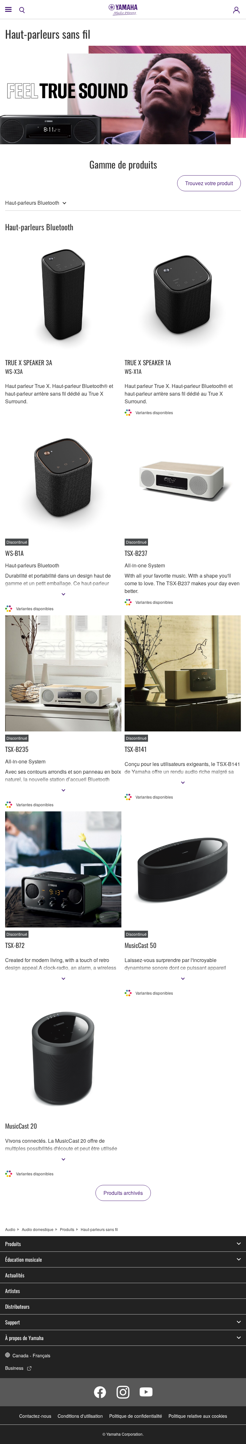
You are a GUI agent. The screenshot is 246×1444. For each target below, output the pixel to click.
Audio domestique (37, 1229)
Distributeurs (17, 1306)
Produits (67, 1229)
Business (14, 1368)
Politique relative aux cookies (197, 1416)
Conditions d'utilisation (80, 1416)
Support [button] (12, 1322)
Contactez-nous (35, 1416)
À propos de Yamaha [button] (24, 1338)
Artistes (12, 1291)
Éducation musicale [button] (23, 1259)
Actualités (14, 1275)
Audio (10, 1229)
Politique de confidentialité (135, 1416)
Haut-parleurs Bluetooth (32, 202)
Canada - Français (31, 1355)
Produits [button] (13, 1244)
